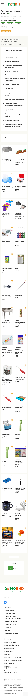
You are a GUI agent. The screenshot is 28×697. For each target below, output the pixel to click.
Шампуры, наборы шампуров (14, 99)
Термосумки (9, 88)
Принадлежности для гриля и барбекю (14, 115)
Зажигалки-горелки (11, 57)
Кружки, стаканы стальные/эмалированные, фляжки (14, 125)
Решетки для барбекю (12, 84)
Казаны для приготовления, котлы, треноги (13, 66)
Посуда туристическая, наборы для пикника (15, 79)
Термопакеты (9, 110)
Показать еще (14, 556)
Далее (14, 572)
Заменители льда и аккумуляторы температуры (14, 104)
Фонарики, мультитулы (12, 61)
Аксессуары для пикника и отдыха (13, 52)
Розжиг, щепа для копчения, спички (14, 94)
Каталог (8, 16)
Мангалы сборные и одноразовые (11, 73)
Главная (3, 16)
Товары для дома (16, 16)
